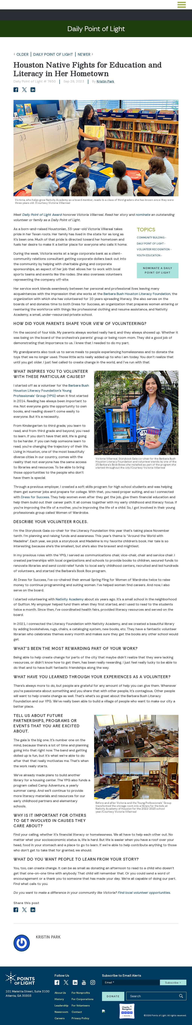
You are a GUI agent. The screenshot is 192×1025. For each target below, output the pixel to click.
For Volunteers (81, 1005)
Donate (113, 996)
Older (22, 54)
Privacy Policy (80, 1018)
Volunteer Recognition (153, 249)
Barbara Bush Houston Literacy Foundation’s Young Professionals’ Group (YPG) (51, 390)
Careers (59, 1018)
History (59, 999)
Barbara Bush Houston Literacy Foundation (137, 294)
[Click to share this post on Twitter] (25, 90)
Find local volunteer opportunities (144, 892)
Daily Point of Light (53, 54)
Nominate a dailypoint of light (157, 270)
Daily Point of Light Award (42, 214)
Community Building (150, 237)
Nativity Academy (70, 599)
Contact (77, 1012)
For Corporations (82, 999)
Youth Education (148, 255)
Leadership (61, 1005)
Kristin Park (105, 81)
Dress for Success (35, 497)
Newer (84, 54)
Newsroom (61, 1012)
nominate (143, 214)
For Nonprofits (81, 992)
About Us (60, 992)
